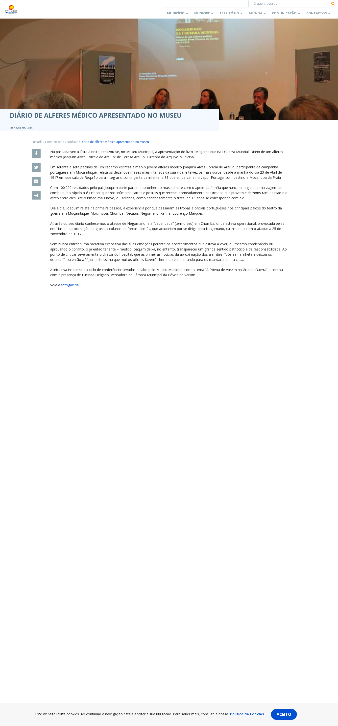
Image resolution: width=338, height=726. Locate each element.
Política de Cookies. (247, 714)
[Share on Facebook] (36, 153)
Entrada (37, 142)
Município (176, 13)
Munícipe (202, 13)
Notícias (72, 142)
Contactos (316, 13)
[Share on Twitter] (36, 167)
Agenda (255, 13)
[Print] (36, 195)
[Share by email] (36, 181)
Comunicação (284, 13)
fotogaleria (70, 285)
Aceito (284, 714)
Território (229, 13)
